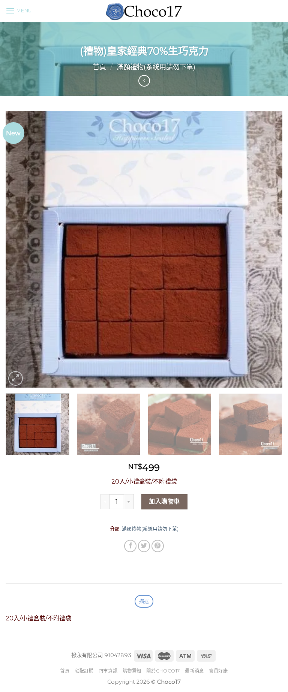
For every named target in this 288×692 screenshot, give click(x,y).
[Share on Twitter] (144, 546)
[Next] (267, 249)
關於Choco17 (163, 671)
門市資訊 (108, 671)
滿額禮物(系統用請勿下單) (156, 67)
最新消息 (194, 671)
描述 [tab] (144, 601)
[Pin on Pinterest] (158, 546)
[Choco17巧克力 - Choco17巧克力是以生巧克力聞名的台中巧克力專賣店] (144, 11)
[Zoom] (15, 378)
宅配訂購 (84, 671)
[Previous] (20, 249)
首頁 (99, 67)
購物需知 (132, 671)
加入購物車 (164, 501)
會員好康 (218, 671)
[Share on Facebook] (130, 546)
